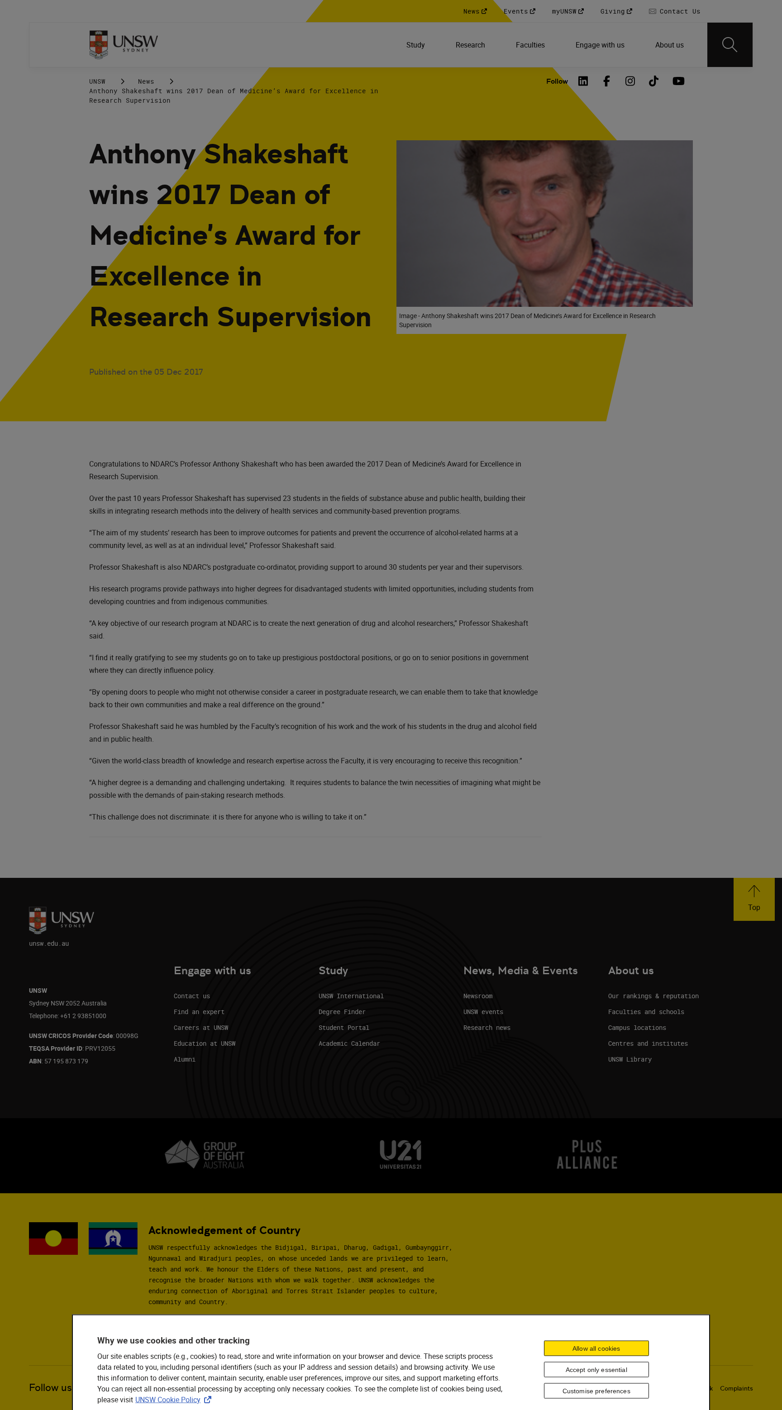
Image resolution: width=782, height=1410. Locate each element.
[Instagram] (630, 81)
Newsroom (477, 995)
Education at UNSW (204, 1043)
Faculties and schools (646, 1011)
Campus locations (637, 1027)
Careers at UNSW (201, 1027)
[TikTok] (654, 81)
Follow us (50, 1387)
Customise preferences (596, 1391)
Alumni (185, 1059)
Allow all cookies (596, 1348)
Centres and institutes (648, 1043)
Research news (486, 1027)
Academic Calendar (349, 1043)
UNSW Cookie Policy (175, 1399)
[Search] (730, 45)
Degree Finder (342, 1011)
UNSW (97, 81)
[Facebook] (607, 81)
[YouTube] (677, 81)
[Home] (124, 44)
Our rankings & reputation (653, 995)
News (146, 81)
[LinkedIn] (583, 81)
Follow (557, 81)
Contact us (192, 995)
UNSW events (483, 1011)
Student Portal (344, 1027)
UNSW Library (630, 1059)
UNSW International (351, 995)
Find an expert (199, 1011)
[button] (754, 899)
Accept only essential (596, 1369)
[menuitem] (416, 44)
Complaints (736, 1388)
